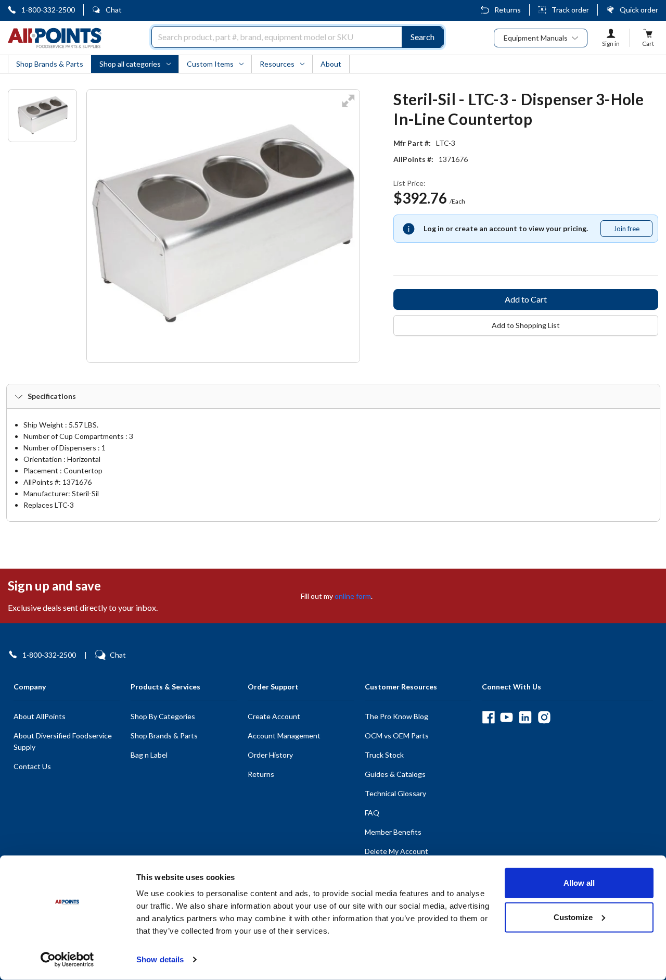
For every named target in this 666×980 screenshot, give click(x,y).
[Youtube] (506, 717)
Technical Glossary (395, 793)
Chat (114, 9)
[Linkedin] (525, 717)
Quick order (639, 9)
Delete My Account (396, 851)
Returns (507, 9)
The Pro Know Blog (396, 716)
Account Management (284, 735)
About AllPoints (40, 716)
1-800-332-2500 (48, 9)
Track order (570, 9)
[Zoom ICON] (348, 107)
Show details (160, 959)
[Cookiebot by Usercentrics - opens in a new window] (67, 960)
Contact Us (32, 766)
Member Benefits (393, 831)
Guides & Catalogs (395, 774)
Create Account (274, 716)
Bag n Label (149, 754)
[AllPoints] (54, 38)
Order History (270, 754)
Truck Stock (384, 754)
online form (353, 596)
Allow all (579, 882)
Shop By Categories (163, 716)
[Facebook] (488, 717)
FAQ (372, 812)
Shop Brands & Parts (164, 735)
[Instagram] (543, 717)
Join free (632, 230)
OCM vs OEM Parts (397, 735)
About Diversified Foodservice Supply (63, 741)
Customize (573, 916)
